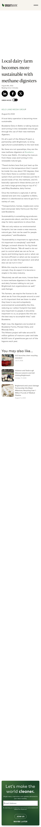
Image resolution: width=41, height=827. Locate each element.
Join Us (20, 816)
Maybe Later (20, 821)
